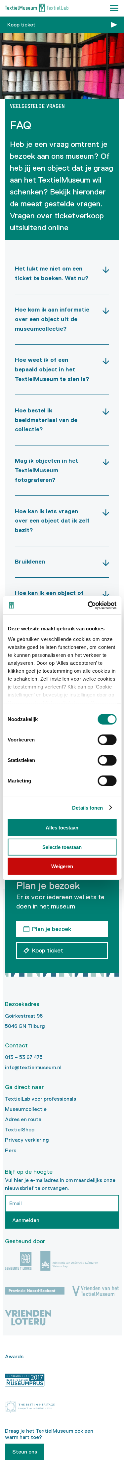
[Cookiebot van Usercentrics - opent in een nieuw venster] (88, 605)
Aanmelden (25, 1220)
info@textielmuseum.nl (33, 1067)
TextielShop (19, 1129)
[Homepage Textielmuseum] (36, 8)
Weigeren (62, 866)
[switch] (107, 740)
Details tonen (87, 807)
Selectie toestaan (62, 847)
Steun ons (24, 1452)
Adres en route (23, 1119)
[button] (114, 8)
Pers (10, 1150)
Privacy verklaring (27, 1140)
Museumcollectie (26, 1109)
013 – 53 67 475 (24, 1057)
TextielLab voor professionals (40, 1099)
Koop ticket (21, 24)
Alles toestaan (62, 827)
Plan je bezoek (51, 929)
